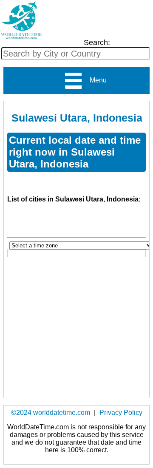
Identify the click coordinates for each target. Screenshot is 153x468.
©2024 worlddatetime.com (50, 412)
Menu (95, 80)
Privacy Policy (120, 412)
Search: (97, 42)
